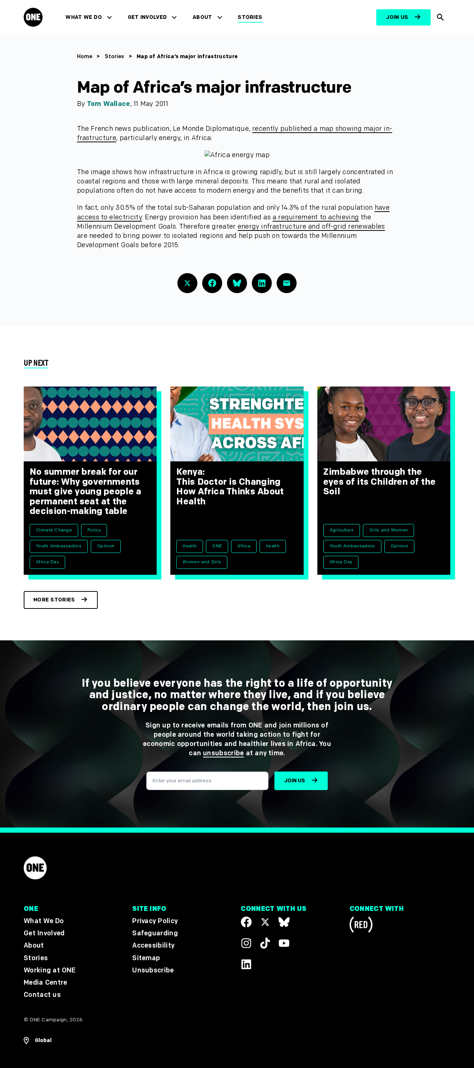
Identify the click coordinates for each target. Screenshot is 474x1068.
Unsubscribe (153, 970)
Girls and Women (388, 530)
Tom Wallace (108, 104)
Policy (94, 530)
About (202, 17)
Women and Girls (202, 562)
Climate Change (54, 530)
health (273, 546)
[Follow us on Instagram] (246, 943)
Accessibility (153, 945)
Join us (397, 17)
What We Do (83, 17)
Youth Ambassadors (58, 546)
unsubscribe (223, 753)
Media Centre (45, 982)
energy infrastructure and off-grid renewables (311, 226)
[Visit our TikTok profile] (265, 943)
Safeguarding (155, 933)
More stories (54, 600)
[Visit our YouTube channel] (284, 943)
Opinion (105, 546)
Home (84, 56)
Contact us (42, 995)
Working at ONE (50, 970)
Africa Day (47, 562)
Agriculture (342, 530)
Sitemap (146, 958)
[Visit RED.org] (361, 925)
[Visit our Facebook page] (246, 922)
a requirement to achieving (316, 217)
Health (190, 546)
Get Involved (147, 17)
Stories (250, 17)
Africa (243, 546)
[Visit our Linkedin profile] (246, 963)
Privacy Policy (155, 921)
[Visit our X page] (265, 922)
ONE (217, 546)
